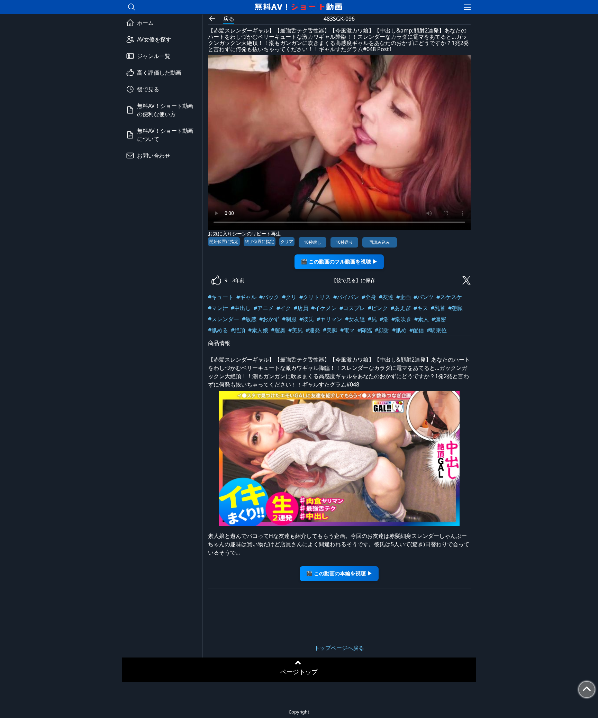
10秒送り (344, 242)
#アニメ (264, 308)
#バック (269, 296)
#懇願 (455, 308)
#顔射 (382, 330)
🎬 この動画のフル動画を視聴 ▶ (339, 261)
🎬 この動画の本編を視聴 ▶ (339, 573)
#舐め (399, 330)
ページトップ (299, 672)
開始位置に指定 (223, 241)
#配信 (416, 330)
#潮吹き (401, 319)
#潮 (384, 319)
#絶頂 (238, 330)
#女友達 (355, 319)
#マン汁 (218, 308)
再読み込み (379, 242)
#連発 (313, 330)
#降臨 (364, 330)
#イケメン (324, 308)
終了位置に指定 (259, 241)
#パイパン (346, 296)
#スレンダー (223, 319)
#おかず (269, 319)
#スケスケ (449, 296)
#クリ (289, 296)
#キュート (221, 296)
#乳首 (438, 308)
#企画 (403, 296)
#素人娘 (258, 330)
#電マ (347, 330)
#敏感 (249, 319)
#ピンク (378, 308)
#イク (284, 308)
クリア (287, 241)
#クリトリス (314, 296)
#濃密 (439, 319)
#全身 (369, 296)
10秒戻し (312, 242)
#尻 (372, 319)
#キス (421, 308)
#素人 (421, 319)
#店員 (301, 308)
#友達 (386, 296)
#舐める (218, 330)
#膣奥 (278, 330)
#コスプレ (352, 308)
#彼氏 (306, 319)
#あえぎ (401, 308)
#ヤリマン (329, 319)
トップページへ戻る (339, 648)
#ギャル (246, 296)
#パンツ (424, 296)
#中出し (241, 308)
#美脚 (330, 330)
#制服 (289, 319)
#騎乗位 (437, 330)
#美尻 (295, 330)
